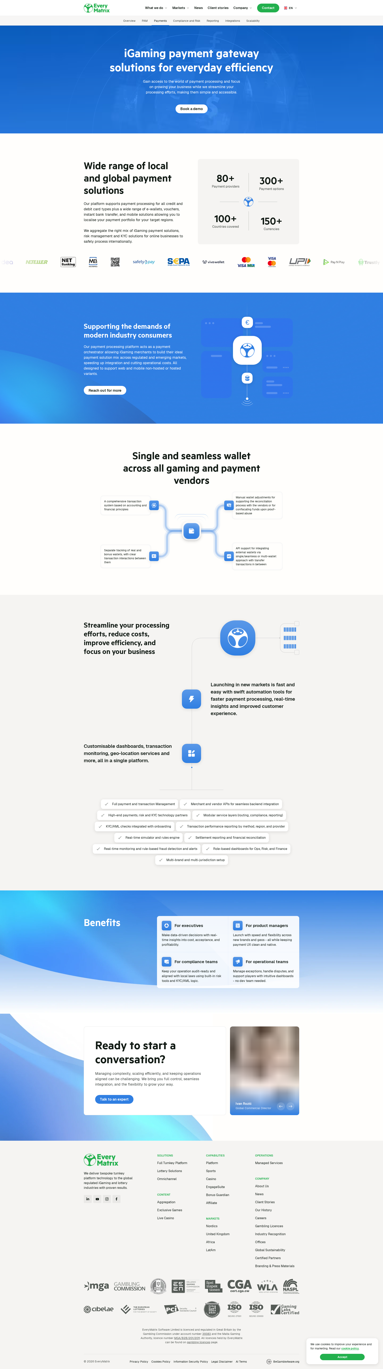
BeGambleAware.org (286, 1361)
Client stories (218, 8)
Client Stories (265, 1202)
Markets (178, 8)
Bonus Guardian (217, 1195)
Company (240, 8)
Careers (260, 1218)
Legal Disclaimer (222, 1361)
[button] (281, 1106)
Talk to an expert (114, 1099)
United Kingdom (218, 1234)
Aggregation (166, 1202)
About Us (262, 1186)
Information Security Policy (191, 1361)
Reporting (213, 21)
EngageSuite (215, 1187)
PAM (145, 21)
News (198, 8)
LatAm (211, 1250)
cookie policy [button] (350, 1348)
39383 (206, 1334)
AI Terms (241, 1361)
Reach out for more (105, 390)
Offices (260, 1242)
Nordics (211, 1226)
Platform (212, 1163)
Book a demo (191, 108)
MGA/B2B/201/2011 (187, 1338)
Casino (211, 1179)
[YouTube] (97, 1199)
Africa (210, 1242)
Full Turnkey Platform (172, 1163)
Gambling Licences (269, 1226)
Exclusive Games (169, 1210)
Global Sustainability (270, 1250)
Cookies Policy (160, 1361)
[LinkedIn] (88, 1199)
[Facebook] (116, 1199)
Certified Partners (268, 1258)
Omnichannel (167, 1179)
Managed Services (269, 1163)
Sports (211, 1171)
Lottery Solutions (169, 1171)
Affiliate (211, 1203)
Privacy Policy (139, 1361)
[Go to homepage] (97, 8)
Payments (160, 21)
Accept (342, 1357)
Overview (129, 21)
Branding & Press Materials (274, 1266)
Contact (268, 8)
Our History (263, 1210)
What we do (154, 8)
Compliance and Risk (186, 21)
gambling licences (198, 1342)
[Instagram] (107, 1199)
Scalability (253, 21)
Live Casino (165, 1218)
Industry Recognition (270, 1234)
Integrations (232, 21)
